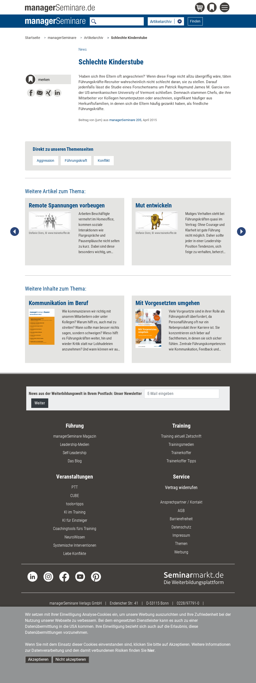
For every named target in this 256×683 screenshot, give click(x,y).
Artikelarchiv (93, 38)
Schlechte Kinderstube (129, 38)
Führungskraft (76, 161)
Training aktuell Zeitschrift (181, 436)
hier (151, 650)
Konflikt (104, 161)
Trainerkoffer (181, 452)
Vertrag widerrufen (181, 487)
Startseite (32, 38)
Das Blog (75, 461)
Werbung (181, 552)
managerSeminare (62, 38)
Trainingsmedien (181, 444)
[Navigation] (225, 8)
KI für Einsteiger (74, 520)
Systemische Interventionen (74, 545)
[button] (48, 80)
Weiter (39, 403)
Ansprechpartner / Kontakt (181, 502)
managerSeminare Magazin (74, 436)
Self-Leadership (74, 452)
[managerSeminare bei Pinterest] (95, 576)
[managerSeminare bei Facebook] (64, 576)
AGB (181, 510)
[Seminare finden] (193, 578)
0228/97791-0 (188, 603)
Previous (15, 231)
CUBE (74, 495)
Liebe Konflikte (74, 553)
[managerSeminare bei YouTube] (80, 576)
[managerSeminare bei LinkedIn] (32, 576)
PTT (75, 487)
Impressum (181, 535)
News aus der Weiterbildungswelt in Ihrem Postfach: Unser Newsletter (85, 393)
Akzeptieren (38, 659)
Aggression (45, 161)
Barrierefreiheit (181, 518)
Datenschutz (181, 527)
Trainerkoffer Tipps (181, 461)
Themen (181, 543)
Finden (195, 21)
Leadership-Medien (74, 444)
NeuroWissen (74, 537)
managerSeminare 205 (125, 120)
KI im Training (75, 512)
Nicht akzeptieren (71, 659)
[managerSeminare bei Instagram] (48, 576)
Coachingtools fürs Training (74, 528)
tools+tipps (75, 504)
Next (241, 231)
